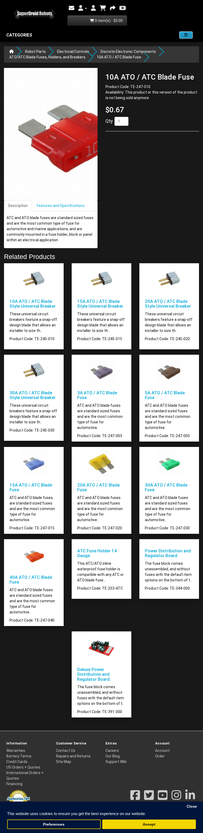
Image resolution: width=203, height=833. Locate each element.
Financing (14, 784)
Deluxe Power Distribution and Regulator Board (93, 674)
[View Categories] (186, 35)
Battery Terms (18, 756)
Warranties (15, 750)
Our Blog (112, 756)
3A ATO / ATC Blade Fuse (97, 395)
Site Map (63, 762)
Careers (112, 750)
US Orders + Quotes (23, 767)
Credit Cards (16, 762)
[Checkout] (113, 8)
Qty (109, 121)
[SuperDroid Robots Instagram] (176, 798)
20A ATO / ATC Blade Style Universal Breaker (168, 304)
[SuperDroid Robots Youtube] (162, 798)
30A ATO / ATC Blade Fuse (166, 487)
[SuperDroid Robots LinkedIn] (190, 798)
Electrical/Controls (73, 51)
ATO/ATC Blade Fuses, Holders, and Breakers (47, 57)
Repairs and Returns (73, 756)
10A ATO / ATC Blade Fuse (119, 57)
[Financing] (122, 8)
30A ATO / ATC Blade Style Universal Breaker (33, 395)
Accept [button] (149, 824)
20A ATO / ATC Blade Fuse (98, 487)
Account (162, 750)
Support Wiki (116, 762)
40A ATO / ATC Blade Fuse (31, 580)
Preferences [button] (53, 824)
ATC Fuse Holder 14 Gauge (97, 553)
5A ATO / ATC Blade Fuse (165, 395)
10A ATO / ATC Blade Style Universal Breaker (33, 304)
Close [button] (192, 806)
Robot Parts (35, 51)
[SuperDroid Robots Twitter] (148, 798)
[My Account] (82, 8)
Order (160, 756)
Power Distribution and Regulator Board (168, 553)
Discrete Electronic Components (128, 51)
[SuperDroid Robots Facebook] (135, 798)
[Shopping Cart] (103, 8)
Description (18, 205)
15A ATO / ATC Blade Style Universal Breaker (100, 304)
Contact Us (65, 750)
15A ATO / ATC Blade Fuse (31, 487)
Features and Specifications (61, 205)
